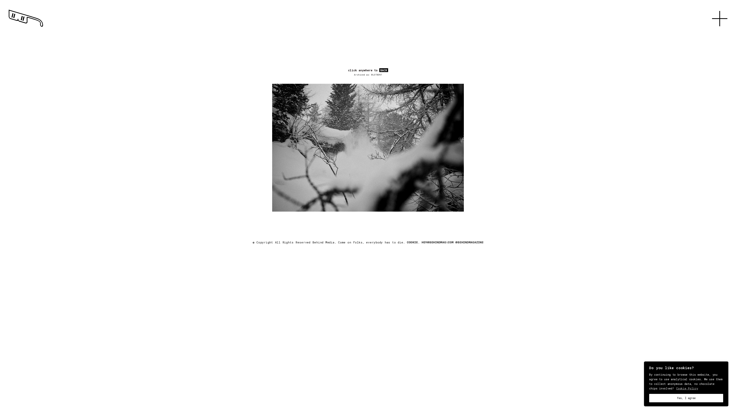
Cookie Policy (687, 388)
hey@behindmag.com (438, 242)
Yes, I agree (686, 398)
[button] (719, 30)
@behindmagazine (469, 242)
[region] (686, 383)
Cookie (412, 242)
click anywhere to (367, 70)
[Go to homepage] (26, 27)
